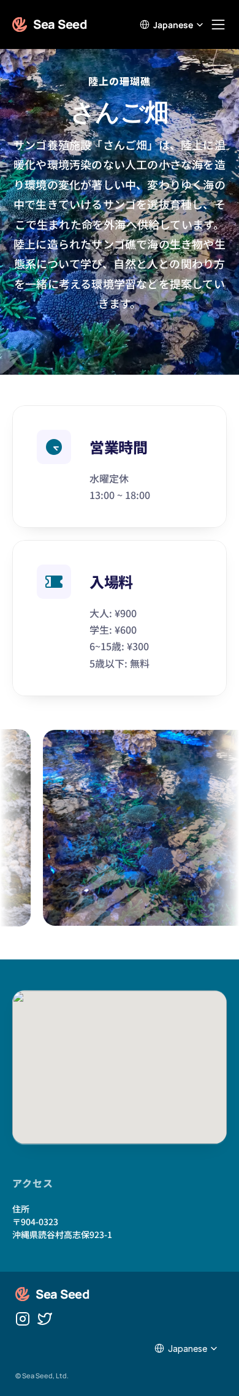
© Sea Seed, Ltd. (42, 1375)
